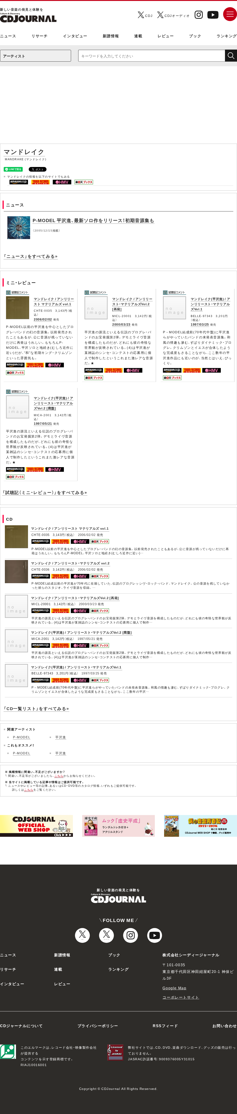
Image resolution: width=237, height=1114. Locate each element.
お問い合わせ (224, 1025)
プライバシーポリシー (98, 1025)
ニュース (8, 35)
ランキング (227, 35)
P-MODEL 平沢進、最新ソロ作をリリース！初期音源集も (93, 220)
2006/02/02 (43, 319)
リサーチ (39, 35)
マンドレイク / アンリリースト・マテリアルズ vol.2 (70, 563)
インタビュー (75, 35)
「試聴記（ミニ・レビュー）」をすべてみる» (45, 492)
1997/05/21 (43, 423)
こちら (59, 776)
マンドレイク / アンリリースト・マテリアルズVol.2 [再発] (132, 304)
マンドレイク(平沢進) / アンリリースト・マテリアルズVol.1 (210, 304)
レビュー (166, 35)
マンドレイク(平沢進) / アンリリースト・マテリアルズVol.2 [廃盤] (53, 403)
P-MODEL (21, 737)
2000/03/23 (121, 324)
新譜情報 (111, 35)
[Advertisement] (118, 107)
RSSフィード (165, 1025)
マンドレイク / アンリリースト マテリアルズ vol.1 (54, 301)
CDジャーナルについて (21, 1025)
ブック (195, 35)
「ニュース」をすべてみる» (31, 256)
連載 (138, 35)
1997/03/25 (200, 324)
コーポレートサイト (180, 997)
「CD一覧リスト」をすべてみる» (36, 708)
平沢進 (60, 737)
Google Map (174, 988)
